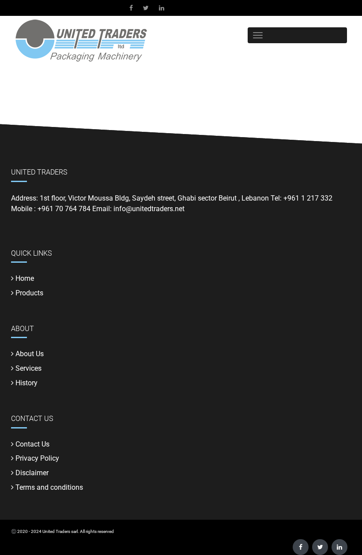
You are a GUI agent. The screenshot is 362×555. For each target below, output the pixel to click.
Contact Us (32, 444)
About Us (29, 354)
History (26, 383)
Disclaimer (32, 473)
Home (24, 278)
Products (29, 293)
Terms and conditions (49, 487)
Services (28, 368)
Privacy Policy (37, 458)
